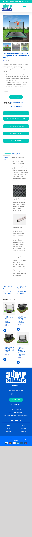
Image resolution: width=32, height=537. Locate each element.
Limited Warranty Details (16, 412)
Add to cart (16, 97)
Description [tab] (7, 153)
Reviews (23, 428)
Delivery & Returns (16, 409)
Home (8, 425)
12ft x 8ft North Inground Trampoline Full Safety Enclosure (22, 319)
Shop (8, 428)
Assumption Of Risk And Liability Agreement (16, 415)
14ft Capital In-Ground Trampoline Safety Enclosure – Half (9, 320)
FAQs (23, 425)
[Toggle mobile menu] (29, 7)
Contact (8, 431)
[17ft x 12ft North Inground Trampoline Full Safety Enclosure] (9, 338)
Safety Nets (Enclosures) (16, 102)
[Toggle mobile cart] (24, 7)
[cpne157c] (16, 28)
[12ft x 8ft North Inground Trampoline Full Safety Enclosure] (23, 308)
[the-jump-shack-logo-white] (16, 370)
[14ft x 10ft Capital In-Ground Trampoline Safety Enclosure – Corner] (23, 338)
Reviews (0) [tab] (6, 158)
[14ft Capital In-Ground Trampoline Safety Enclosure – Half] (9, 308)
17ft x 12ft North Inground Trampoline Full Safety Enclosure (9, 350)
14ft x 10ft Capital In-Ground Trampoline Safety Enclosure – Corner (21, 351)
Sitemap (23, 431)
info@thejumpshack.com (16, 394)
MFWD (16, 440)
